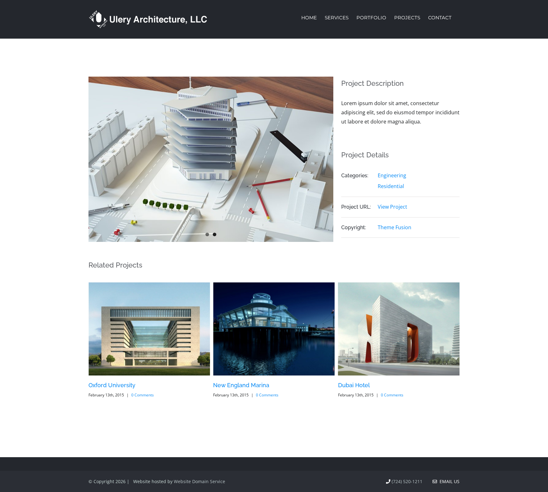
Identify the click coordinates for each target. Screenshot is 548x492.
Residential (391, 186)
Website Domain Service (199, 481)
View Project (392, 206)
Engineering (392, 175)
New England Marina (241, 385)
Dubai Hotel (354, 385)
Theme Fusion (394, 227)
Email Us (448, 481)
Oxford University (111, 385)
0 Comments (142, 395)
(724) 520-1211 (407, 481)
